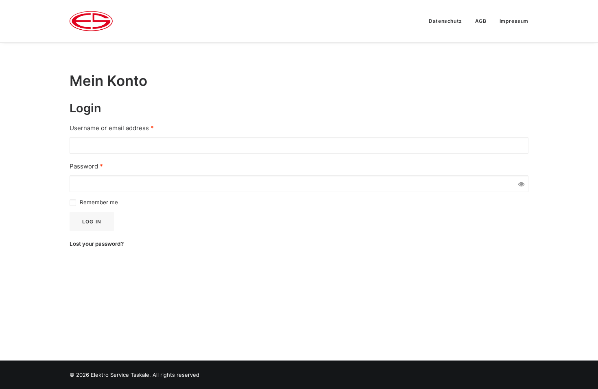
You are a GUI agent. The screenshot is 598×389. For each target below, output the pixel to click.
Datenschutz (445, 21)
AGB (481, 21)
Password (86, 166)
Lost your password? (97, 243)
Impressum (514, 21)
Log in (91, 222)
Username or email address (112, 128)
